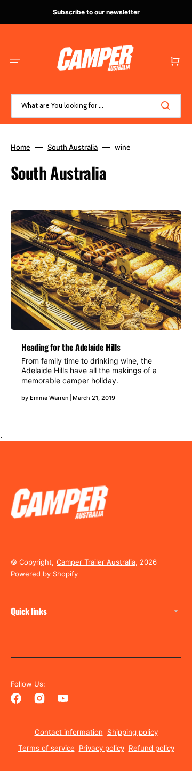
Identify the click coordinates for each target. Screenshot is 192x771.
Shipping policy (132, 732)
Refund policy (151, 748)
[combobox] (96, 106)
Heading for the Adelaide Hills (70, 347)
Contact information (69, 732)
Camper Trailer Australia (96, 562)
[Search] (167, 105)
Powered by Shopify (44, 573)
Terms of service (46, 748)
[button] (15, 61)
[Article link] (96, 311)
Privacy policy (101, 748)
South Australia (72, 147)
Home (20, 147)
